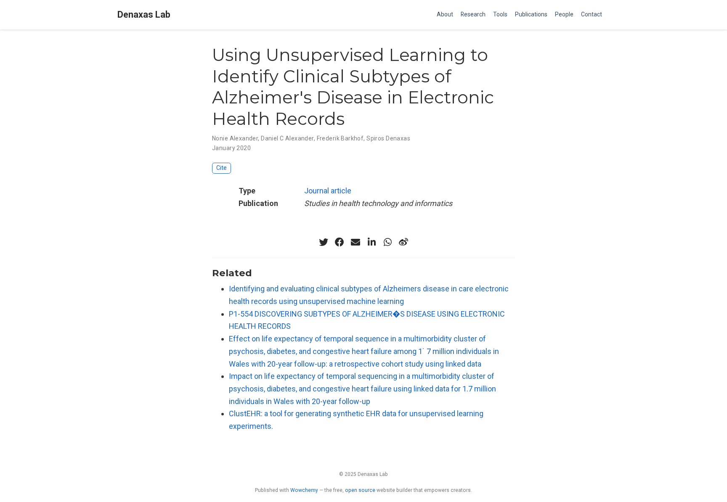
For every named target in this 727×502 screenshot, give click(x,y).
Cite (221, 168)
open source (360, 490)
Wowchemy (304, 490)
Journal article (327, 190)
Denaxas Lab (143, 14)
